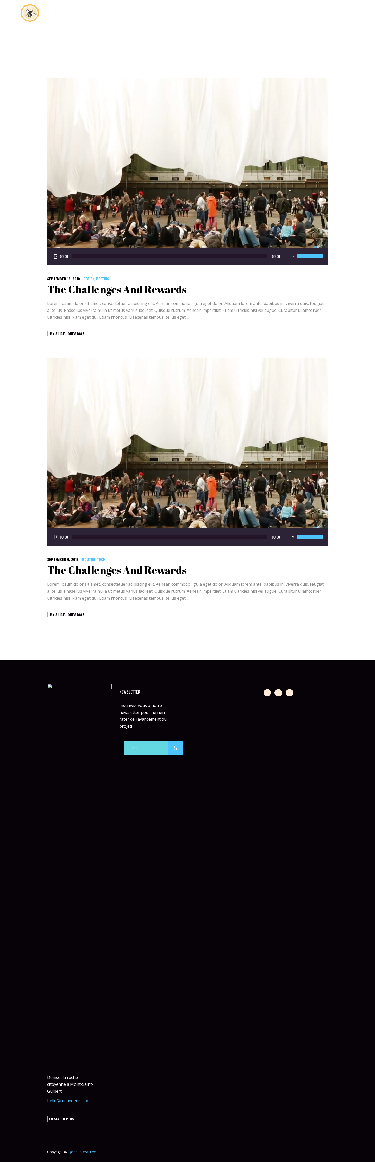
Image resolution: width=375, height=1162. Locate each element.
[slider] (310, 256)
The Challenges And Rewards (116, 289)
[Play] (55, 256)
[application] (187, 256)
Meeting (102, 278)
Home (318, 41)
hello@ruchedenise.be (68, 1100)
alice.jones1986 (70, 333)
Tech (101, 559)
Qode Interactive (82, 1151)
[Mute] (293, 256)
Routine (89, 559)
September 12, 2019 (63, 278)
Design (88, 278)
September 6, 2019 (63, 559)
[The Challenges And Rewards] (187, 171)
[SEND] (175, 748)
